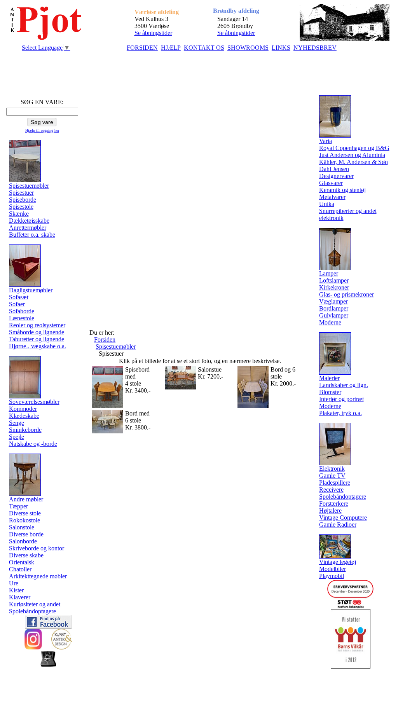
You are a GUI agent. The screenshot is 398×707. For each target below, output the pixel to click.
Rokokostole (24, 520)
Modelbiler (332, 569)
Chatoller (20, 569)
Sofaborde (21, 311)
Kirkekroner (334, 287)
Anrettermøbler (27, 227)
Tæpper (18, 506)
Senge (16, 422)
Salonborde (23, 541)
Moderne (330, 322)
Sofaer (17, 304)
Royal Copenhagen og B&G (354, 148)
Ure (13, 583)
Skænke (19, 213)
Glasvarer (331, 183)
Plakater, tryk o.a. (340, 413)
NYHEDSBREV (315, 47)
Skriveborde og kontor (36, 548)
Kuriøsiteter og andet (34, 604)
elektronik (331, 218)
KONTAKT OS (204, 47)
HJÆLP (171, 47)
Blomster (330, 392)
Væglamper (333, 301)
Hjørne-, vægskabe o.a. (37, 346)
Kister (16, 590)
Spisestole (21, 206)
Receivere (331, 489)
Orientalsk (21, 562)
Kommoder (23, 408)
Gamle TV (332, 475)
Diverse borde (26, 534)
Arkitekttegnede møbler (38, 576)
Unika (326, 204)
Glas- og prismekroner (346, 294)
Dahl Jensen (334, 169)
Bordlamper (333, 308)
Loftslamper (334, 280)
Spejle (16, 436)
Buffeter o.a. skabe (32, 234)
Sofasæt (18, 297)
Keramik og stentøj (342, 190)
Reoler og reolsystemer (37, 325)
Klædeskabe (24, 415)
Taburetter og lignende (36, 339)
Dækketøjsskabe (29, 220)
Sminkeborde (25, 429)
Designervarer (336, 176)
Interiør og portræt (341, 399)
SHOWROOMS (248, 47)
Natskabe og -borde (33, 443)
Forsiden (104, 339)
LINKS (281, 47)
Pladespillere (334, 482)
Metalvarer (332, 197)
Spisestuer (21, 192)
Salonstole (21, 527)
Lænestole (21, 318)
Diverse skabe (26, 555)
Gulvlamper (333, 315)
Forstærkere (333, 503)
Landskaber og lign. (343, 385)
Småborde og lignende (36, 332)
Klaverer (19, 597)
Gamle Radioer (337, 524)
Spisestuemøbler (116, 346)
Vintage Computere (343, 517)
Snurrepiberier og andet (348, 211)
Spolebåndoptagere (32, 611)
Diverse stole (25, 513)
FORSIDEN (142, 47)
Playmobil (331, 576)
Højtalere (330, 510)
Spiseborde (22, 199)
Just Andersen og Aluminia (352, 155)
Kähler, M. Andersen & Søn (353, 162)
